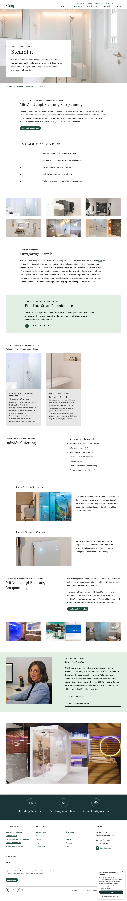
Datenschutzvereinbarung (106, 888)
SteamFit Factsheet (30, 128)
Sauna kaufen (11, 836)
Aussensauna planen (14, 846)
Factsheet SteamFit (78, 609)
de (119, 3)
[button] (111, 896)
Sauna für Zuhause (14, 832)
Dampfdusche (30, 86)
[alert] (111, 884)
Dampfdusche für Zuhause (17, 839)
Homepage (9, 86)
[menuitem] (64, 7)
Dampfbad (19, 86)
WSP (100, 261)
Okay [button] (111, 892)
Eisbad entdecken (13, 843)
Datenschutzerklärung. (15, 873)
